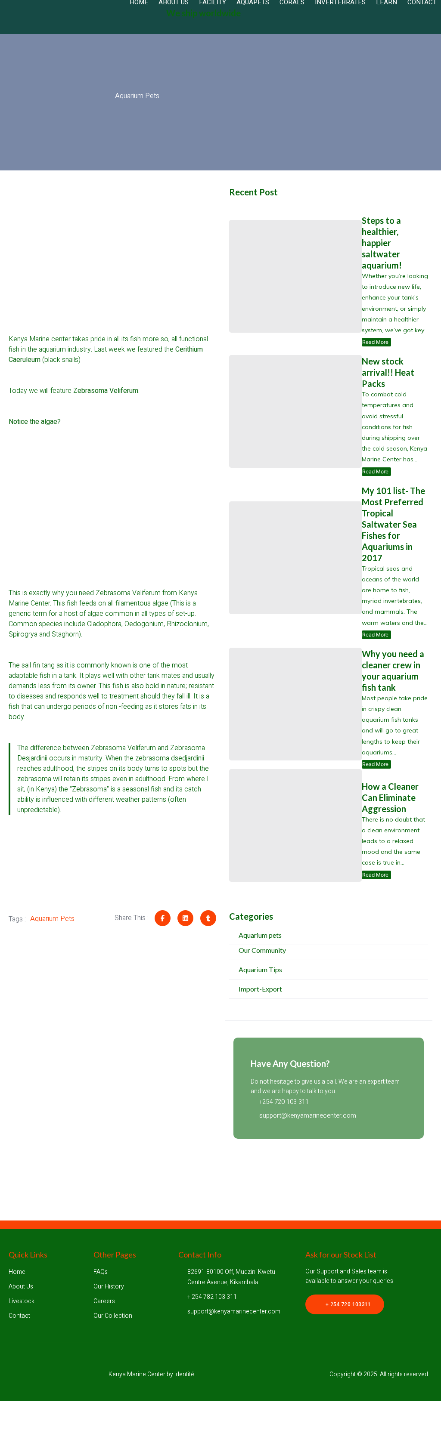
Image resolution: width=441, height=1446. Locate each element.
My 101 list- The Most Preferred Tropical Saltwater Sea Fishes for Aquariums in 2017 (393, 524)
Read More (376, 342)
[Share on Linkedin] (185, 918)
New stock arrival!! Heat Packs (388, 372)
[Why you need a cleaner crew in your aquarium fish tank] (295, 704)
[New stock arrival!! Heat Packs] (295, 411)
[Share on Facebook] (163, 918)
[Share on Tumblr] (208, 918)
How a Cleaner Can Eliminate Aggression (390, 797)
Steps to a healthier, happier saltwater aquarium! (382, 242)
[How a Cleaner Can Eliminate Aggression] (295, 825)
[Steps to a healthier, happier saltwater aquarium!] (295, 276)
